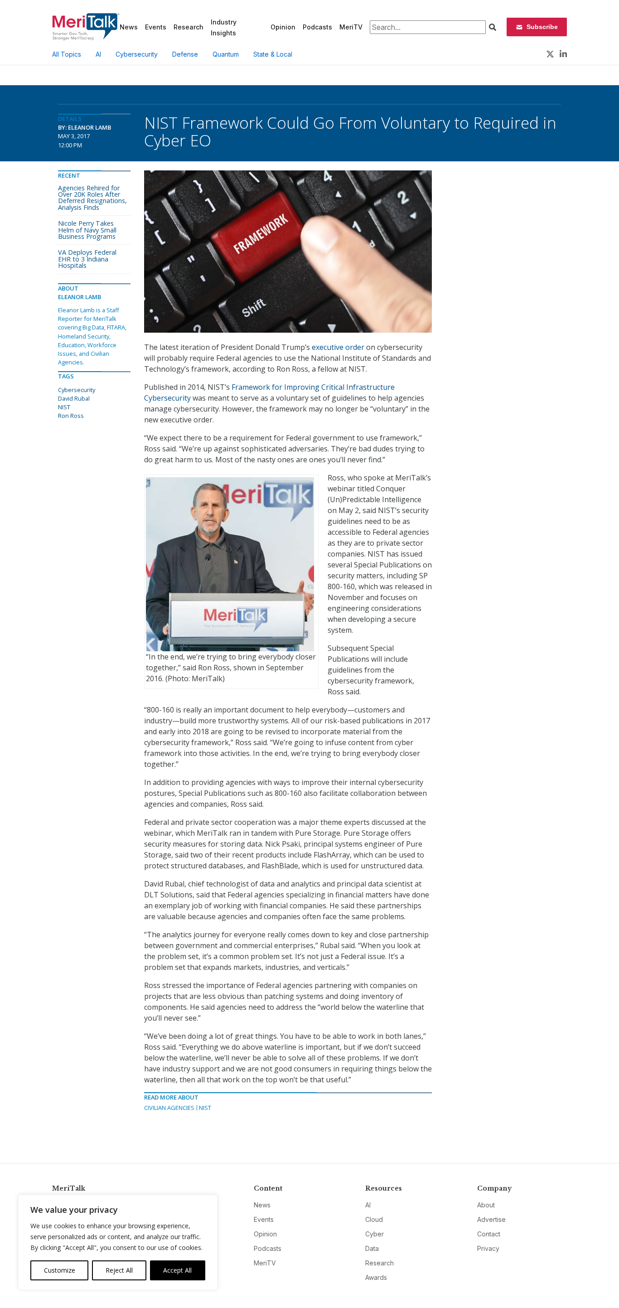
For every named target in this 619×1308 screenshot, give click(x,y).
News (129, 27)
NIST (205, 1108)
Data (372, 1248)
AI (98, 54)
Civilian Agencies (169, 1108)
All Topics (66, 54)
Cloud (374, 1219)
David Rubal (74, 398)
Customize (59, 1270)
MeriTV (351, 27)
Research (188, 27)
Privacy (488, 1248)
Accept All (177, 1270)
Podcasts (317, 27)
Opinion (283, 27)
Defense (185, 54)
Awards (376, 1277)
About (486, 1205)
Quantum (226, 54)
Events (155, 27)
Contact (488, 1234)
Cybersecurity (137, 54)
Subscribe (542, 26)
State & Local (272, 54)
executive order (338, 347)
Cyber (374, 1234)
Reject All (119, 1270)
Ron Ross (71, 416)
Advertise (491, 1219)
